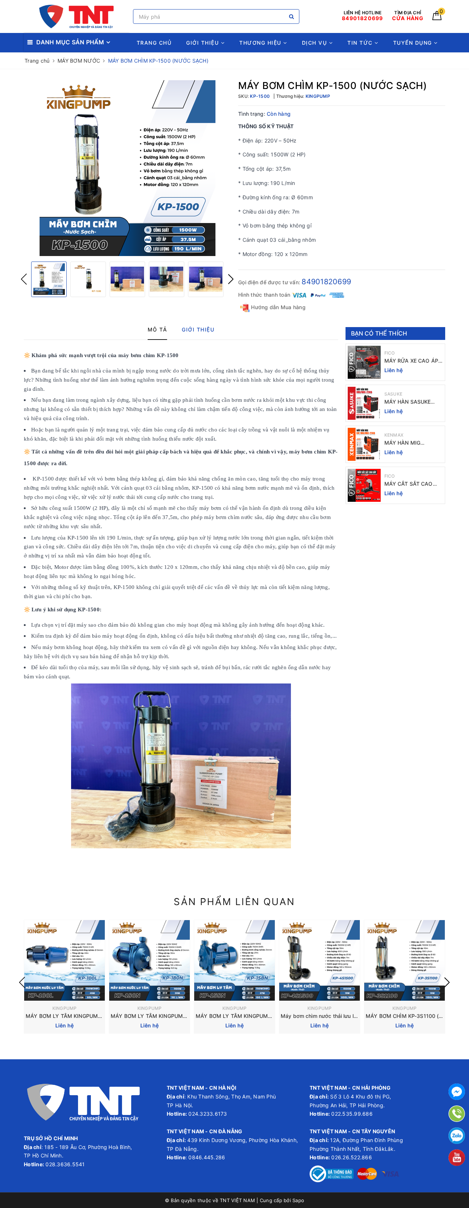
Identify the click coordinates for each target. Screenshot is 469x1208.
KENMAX (394, 435)
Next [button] (230, 279)
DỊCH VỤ (315, 43)
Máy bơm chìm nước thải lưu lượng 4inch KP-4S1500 (346, 1016)
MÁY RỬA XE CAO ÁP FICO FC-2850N (411, 360)
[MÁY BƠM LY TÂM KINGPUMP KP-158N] (234, 960)
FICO (389, 353)
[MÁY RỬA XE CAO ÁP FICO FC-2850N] (364, 362)
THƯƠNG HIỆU (261, 43)
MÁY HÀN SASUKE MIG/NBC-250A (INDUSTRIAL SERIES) (411, 402)
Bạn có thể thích (379, 333)
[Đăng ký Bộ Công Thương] (332, 1173)
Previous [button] (23, 279)
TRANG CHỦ (154, 43)
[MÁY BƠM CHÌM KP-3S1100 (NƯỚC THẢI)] (404, 960)
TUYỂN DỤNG (413, 43)
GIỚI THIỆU (203, 43)
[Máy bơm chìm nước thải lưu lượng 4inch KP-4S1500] (319, 960)
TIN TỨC (360, 43)
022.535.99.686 (352, 1114)
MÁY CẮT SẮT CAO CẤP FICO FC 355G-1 (410, 484)
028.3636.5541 (65, 1164)
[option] (127, 168)
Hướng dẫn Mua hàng (278, 307)
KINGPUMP (64, 1008)
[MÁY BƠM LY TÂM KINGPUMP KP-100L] (64, 960)
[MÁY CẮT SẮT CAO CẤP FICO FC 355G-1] (364, 485)
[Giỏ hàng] (437, 18)
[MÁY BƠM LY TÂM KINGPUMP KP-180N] (149, 960)
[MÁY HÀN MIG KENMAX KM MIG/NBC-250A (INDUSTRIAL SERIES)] (364, 444)
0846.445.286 (206, 1157)
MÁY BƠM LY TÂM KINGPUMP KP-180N (160, 1016)
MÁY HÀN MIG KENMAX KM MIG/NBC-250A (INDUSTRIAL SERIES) (413, 443)
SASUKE (393, 394)
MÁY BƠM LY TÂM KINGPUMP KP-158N (245, 1016)
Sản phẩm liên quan (234, 901)
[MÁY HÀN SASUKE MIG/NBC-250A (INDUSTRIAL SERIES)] (364, 403)
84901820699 (326, 281)
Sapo (298, 1200)
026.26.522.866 (351, 1157)
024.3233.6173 (207, 1114)
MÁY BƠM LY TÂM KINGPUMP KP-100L (74, 1016)
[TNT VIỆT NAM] (76, 17)
